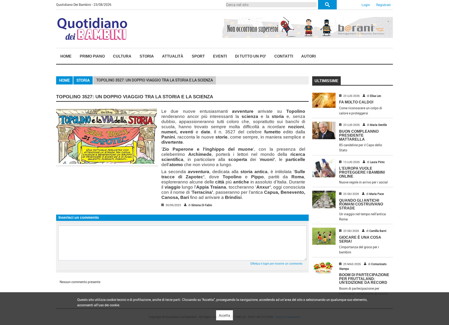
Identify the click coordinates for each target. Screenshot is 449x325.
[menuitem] (66, 56)
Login (366, 5)
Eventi (220, 56)
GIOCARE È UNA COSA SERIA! (360, 239)
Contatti (283, 56)
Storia (147, 56)
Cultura (122, 56)
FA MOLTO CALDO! (356, 102)
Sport (198, 56)
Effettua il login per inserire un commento (276, 263)
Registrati (383, 5)
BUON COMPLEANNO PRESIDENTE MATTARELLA (359, 135)
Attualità (172, 56)
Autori (308, 56)
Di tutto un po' (250, 56)
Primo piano (92, 56)
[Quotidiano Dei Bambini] (92, 28)
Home (66, 56)
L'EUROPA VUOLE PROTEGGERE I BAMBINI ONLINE (362, 172)
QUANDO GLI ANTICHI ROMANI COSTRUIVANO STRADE (361, 204)
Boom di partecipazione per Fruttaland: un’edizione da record (364, 279)
